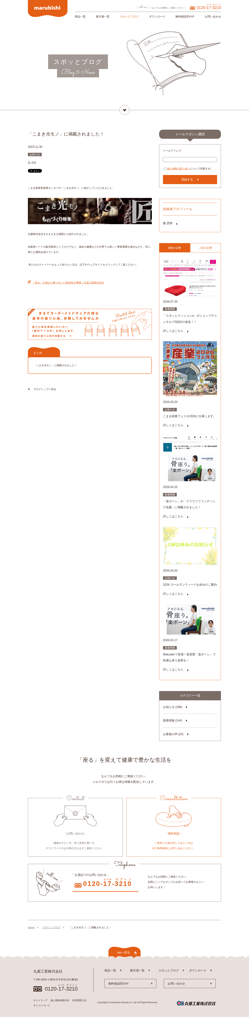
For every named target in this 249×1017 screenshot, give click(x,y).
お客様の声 (173, 734)
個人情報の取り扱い (178, 168)
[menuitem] (80, 17)
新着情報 (172, 720)
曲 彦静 (32, 162)
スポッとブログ (51, 927)
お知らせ (172, 707)
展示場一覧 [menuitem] (103, 16)
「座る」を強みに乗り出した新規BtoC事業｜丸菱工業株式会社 (68, 282)
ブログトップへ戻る (44, 389)
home (31, 927)
